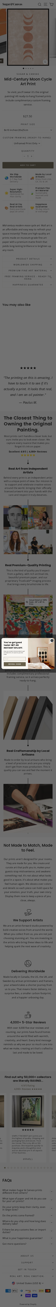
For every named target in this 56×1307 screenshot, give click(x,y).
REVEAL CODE (14, 664)
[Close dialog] (52, 640)
